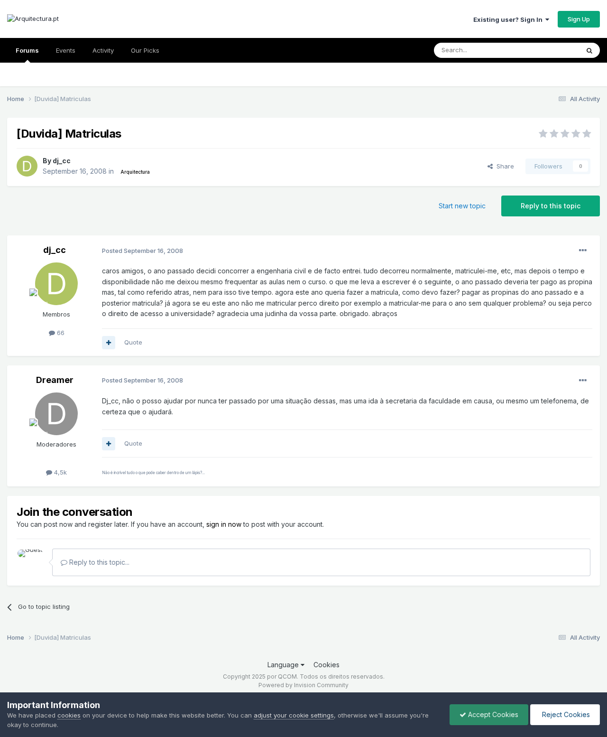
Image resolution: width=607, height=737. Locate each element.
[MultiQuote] (108, 342)
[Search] (589, 50)
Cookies (326, 665)
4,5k (59, 472)
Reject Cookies (565, 714)
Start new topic (462, 206)
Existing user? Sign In (509, 19)
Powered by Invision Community (303, 685)
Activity (103, 50)
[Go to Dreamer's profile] (56, 413)
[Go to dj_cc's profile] (27, 166)
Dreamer (55, 380)
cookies (69, 715)
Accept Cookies (492, 714)
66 (59, 332)
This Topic (551, 50)
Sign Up (579, 19)
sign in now (223, 524)
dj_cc (62, 161)
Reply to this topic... (98, 562)
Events (65, 50)
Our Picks (145, 50)
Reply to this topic (550, 206)
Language (284, 665)
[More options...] (582, 250)
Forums (27, 50)
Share (503, 166)
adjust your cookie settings (294, 715)
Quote (133, 342)
